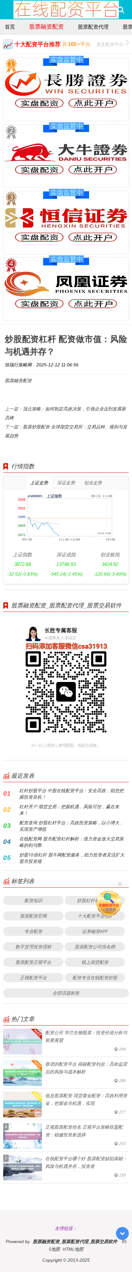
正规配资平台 (33, 977)
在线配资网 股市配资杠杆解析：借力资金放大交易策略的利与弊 (71, 842)
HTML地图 (73, 1249)
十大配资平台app (95, 916)
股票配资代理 (93, 26)
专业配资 (33, 931)
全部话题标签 (66, 993)
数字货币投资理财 (33, 947)
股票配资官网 (33, 916)
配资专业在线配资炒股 (94, 977)
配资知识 (33, 900)
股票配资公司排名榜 (95, 947)
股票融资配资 (46, 26)
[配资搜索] (120, 9)
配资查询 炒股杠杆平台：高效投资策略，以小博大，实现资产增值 (71, 826)
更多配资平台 (109, 44)
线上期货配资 (94, 962)
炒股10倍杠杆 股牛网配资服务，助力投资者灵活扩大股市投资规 (71, 858)
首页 (10, 26)
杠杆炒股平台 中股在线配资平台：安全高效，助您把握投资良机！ (71, 793)
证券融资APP (95, 931)
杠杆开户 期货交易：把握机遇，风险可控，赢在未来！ (69, 809)
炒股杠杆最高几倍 (95, 900)
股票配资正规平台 (33, 962)
